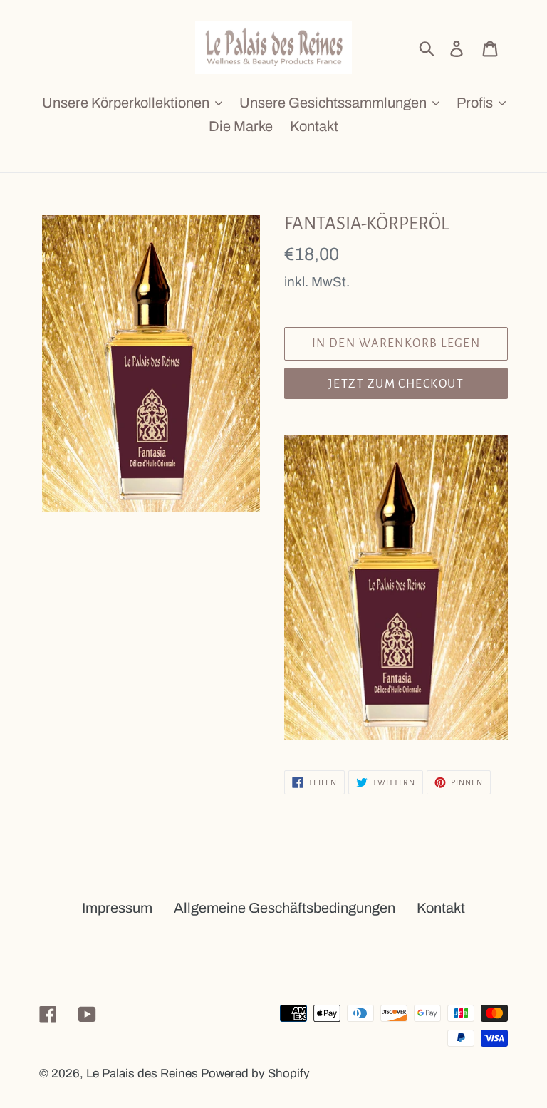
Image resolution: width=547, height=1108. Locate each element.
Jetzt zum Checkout (396, 384)
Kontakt (441, 908)
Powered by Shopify (255, 1073)
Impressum (117, 908)
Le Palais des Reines (142, 1073)
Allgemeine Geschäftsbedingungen (284, 908)
